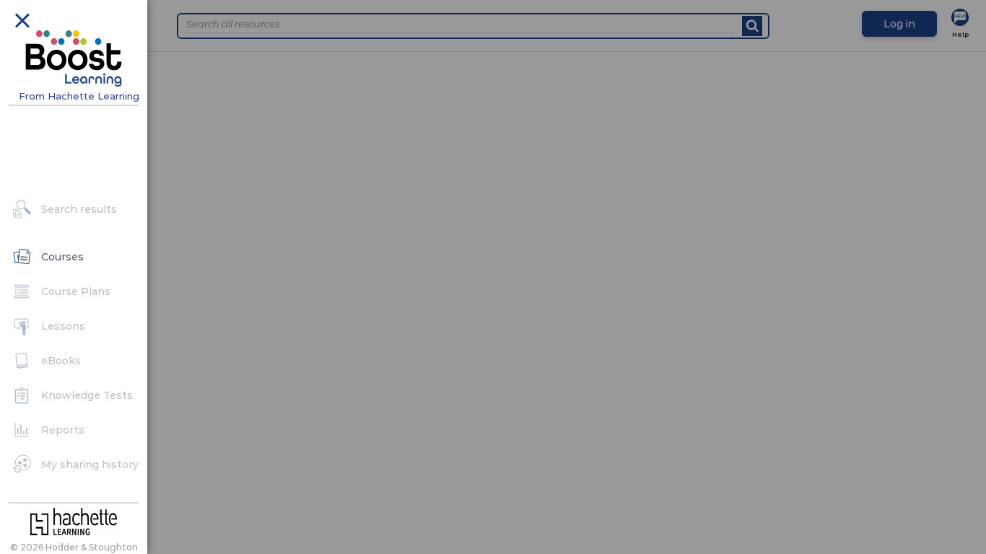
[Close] (22, 19)
